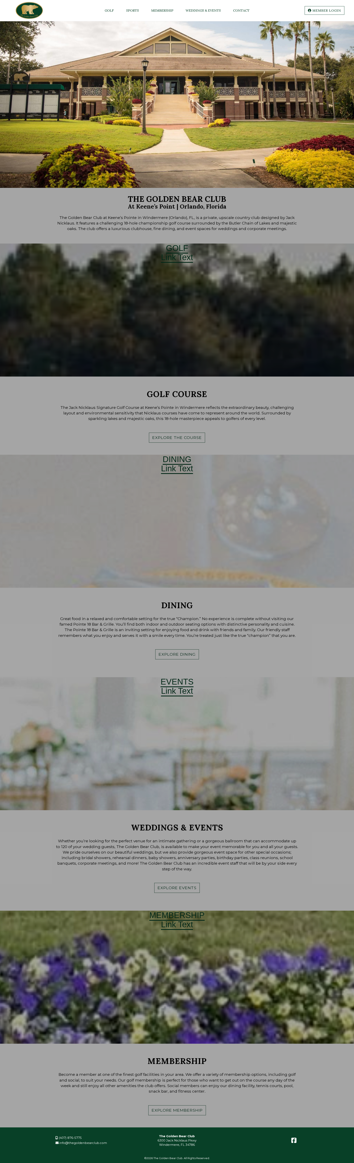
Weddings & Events (203, 10)
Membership (162, 10)
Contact (241, 10)
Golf (109, 10)
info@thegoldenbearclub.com (83, 1143)
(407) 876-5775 (70, 1138)
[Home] (29, 19)
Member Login (326, 10)
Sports (132, 10)
